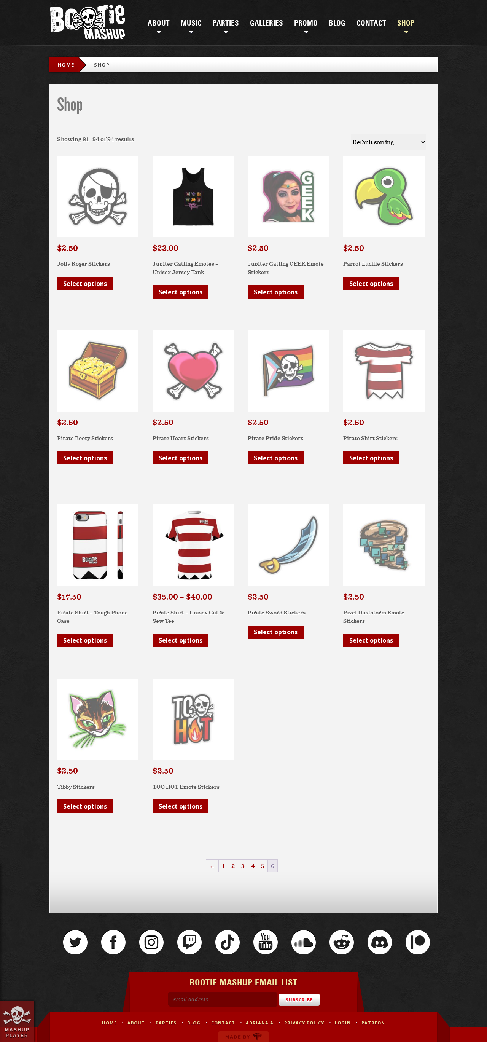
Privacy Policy (304, 1023)
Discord (380, 942)
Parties (226, 23)
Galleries (266, 23)
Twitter (75, 942)
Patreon (418, 942)
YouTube (265, 942)
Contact (371, 23)
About (159, 23)
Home (65, 64)
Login (343, 1023)
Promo (306, 23)
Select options (85, 283)
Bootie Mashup (87, 23)
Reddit (341, 942)
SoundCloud (303, 942)
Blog (337, 23)
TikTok (227, 942)
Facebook (113, 942)
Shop (406, 23)
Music (191, 23)
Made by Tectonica (243, 1036)
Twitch (189, 942)
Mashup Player (17, 1032)
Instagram (151, 942)
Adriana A (260, 1023)
